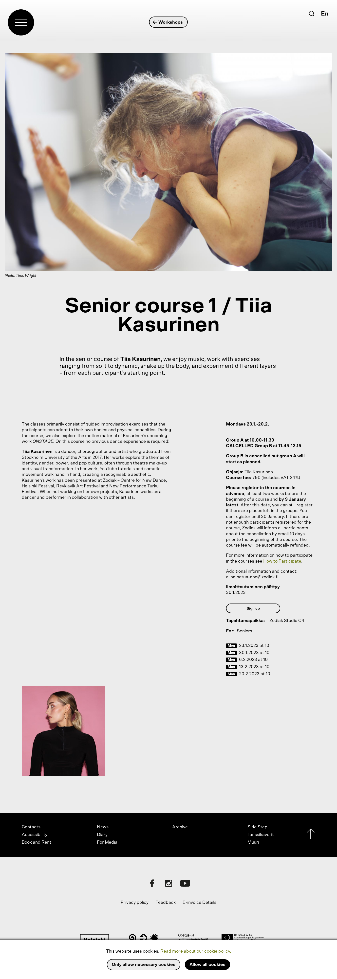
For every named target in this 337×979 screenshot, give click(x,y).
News (103, 827)
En (324, 14)
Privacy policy (135, 902)
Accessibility (34, 835)
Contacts (31, 827)
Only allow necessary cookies (143, 964)
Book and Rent (36, 842)
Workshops (170, 22)
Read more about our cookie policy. (195, 951)
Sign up (253, 608)
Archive (180, 827)
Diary (102, 835)
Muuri (253, 842)
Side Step (257, 827)
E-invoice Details (199, 902)
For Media (107, 842)
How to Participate (282, 561)
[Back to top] (310, 835)
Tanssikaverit (260, 835)
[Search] (311, 13)
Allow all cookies (207, 964)
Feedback (165, 902)
